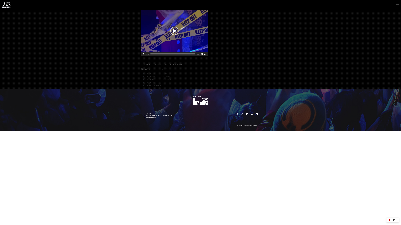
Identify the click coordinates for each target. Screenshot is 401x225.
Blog (166, 74)
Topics (167, 77)
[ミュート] (202, 54)
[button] (174, 31)
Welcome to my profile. (153, 86)
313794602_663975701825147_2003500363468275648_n (162, 65)
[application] (174, 31)
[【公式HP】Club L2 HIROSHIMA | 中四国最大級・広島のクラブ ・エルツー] (6, 5)
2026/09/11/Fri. (150, 80)
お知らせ (168, 80)
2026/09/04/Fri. (150, 83)
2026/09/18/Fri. (150, 77)
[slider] (172, 53)
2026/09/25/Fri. (150, 74)
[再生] (144, 54)
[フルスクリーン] (205, 54)
